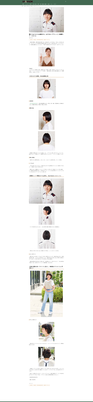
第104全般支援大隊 (33, 103)
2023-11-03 (31, 37)
